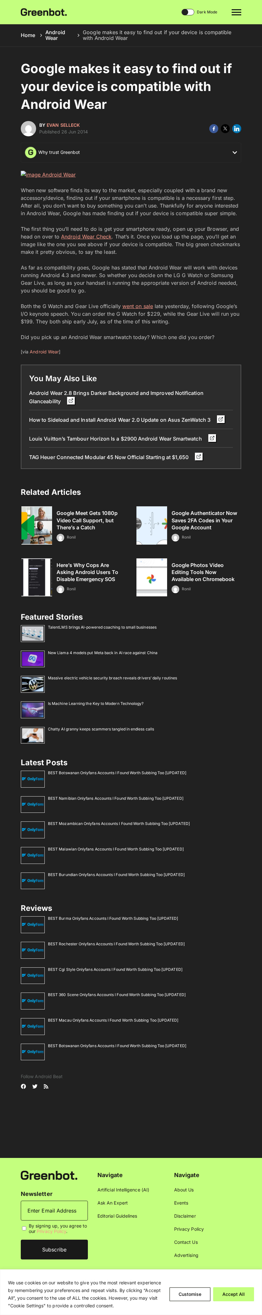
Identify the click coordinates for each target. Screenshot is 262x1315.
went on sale (137, 306)
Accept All (233, 1294)
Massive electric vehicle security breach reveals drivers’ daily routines (112, 678)
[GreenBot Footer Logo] (49, 1174)
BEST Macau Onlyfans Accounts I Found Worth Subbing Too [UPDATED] (113, 1020)
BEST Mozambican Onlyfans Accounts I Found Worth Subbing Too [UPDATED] (119, 823)
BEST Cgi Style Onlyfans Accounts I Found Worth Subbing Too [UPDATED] (115, 969)
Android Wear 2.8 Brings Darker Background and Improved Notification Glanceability (116, 397)
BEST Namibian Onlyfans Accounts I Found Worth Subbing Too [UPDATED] (115, 798)
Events (181, 1202)
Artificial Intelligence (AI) (123, 1189)
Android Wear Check (86, 236)
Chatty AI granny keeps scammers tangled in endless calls (101, 729)
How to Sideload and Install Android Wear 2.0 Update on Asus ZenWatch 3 (120, 420)
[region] (131, 1292)
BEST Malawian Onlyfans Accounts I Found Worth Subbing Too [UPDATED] (116, 849)
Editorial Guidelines (117, 1216)
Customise (190, 1294)
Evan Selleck (63, 125)
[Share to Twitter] (225, 128)
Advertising (186, 1255)
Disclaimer (185, 1216)
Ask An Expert (112, 1202)
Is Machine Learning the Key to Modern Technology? (95, 703)
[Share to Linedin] (236, 128)
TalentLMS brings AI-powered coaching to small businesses (102, 627)
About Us (184, 1189)
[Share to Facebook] (213, 128)
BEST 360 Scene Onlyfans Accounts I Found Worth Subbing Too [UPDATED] (117, 994)
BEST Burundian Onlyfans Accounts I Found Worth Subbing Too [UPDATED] (116, 874)
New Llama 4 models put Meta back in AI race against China (103, 652)
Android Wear (55, 35)
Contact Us (186, 1242)
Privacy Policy (51, 1231)
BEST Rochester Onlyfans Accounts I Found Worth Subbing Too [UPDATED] (116, 943)
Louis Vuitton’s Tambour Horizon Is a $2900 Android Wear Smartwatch (116, 438)
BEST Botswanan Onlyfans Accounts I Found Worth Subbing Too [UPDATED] (117, 772)
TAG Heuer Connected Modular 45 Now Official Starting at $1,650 (109, 457)
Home (28, 35)
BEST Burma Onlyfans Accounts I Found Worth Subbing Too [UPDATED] (113, 918)
